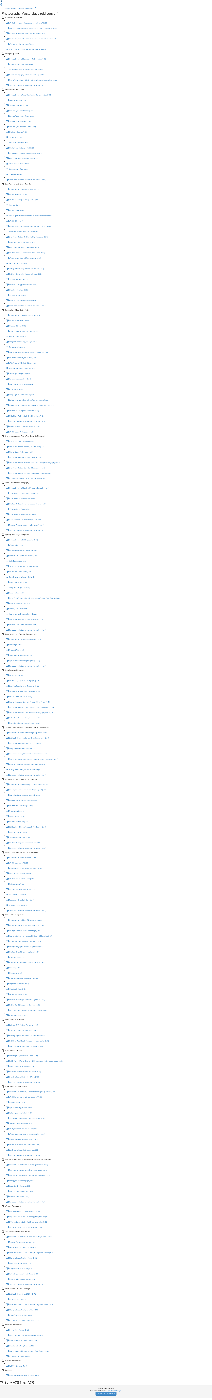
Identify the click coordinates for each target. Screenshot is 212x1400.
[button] (1, 2)
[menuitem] (1, 5)
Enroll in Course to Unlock (106, 1394)
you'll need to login (114, 1391)
